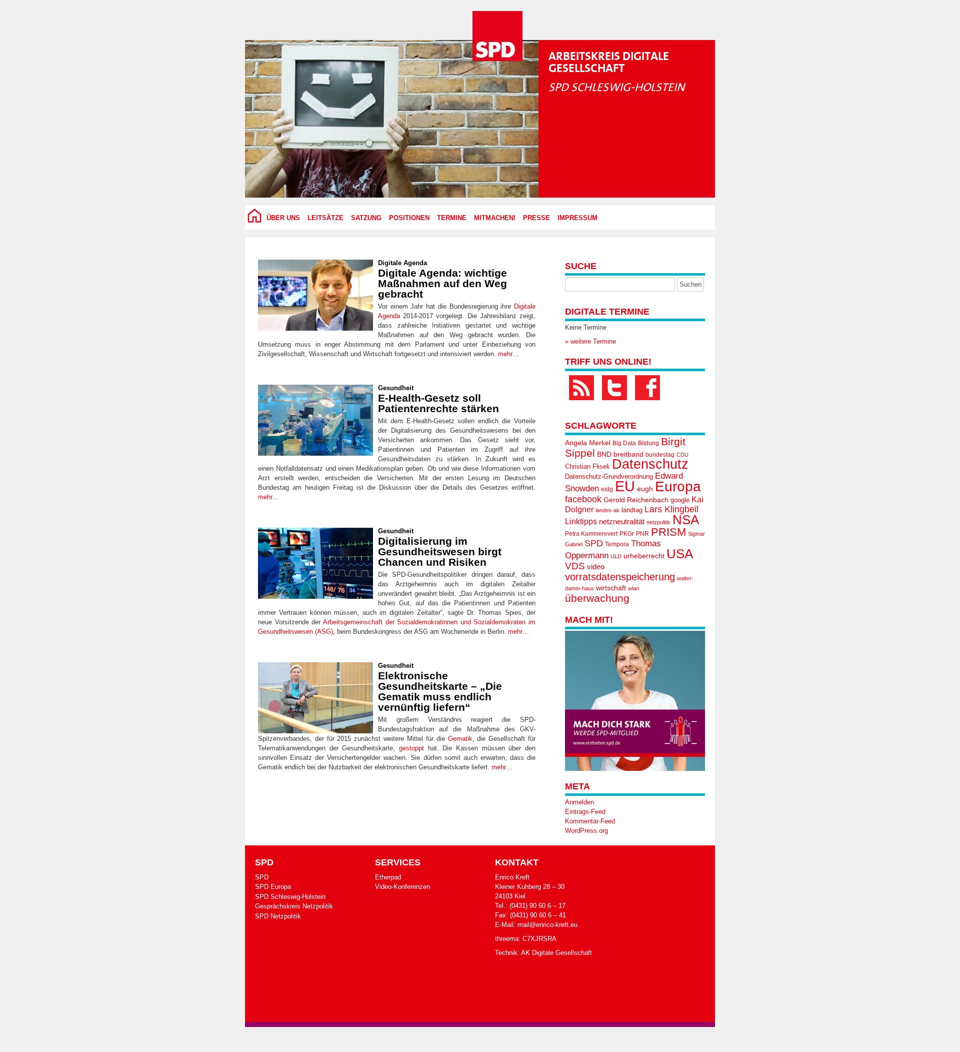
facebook (583, 499)
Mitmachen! (495, 218)
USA (679, 554)
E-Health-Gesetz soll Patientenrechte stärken (438, 403)
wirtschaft (611, 588)
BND (604, 454)
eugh (645, 489)
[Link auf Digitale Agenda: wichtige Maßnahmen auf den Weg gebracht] (315, 295)
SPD (593, 543)
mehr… (508, 354)
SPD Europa (273, 886)
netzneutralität (621, 522)
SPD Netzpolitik (278, 916)
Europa (678, 486)
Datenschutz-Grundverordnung (609, 476)
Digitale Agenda (402, 263)
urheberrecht (644, 556)
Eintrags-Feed (585, 811)
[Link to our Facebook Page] (647, 387)
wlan (633, 588)
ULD (616, 556)
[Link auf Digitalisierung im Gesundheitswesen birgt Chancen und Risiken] (315, 563)
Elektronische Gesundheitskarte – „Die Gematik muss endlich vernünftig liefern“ (440, 691)
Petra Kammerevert (591, 533)
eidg (607, 489)
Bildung (648, 443)
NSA (685, 520)
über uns (283, 218)
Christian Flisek (587, 466)
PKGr (627, 533)
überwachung (597, 598)
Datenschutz (650, 464)
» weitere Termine (590, 341)
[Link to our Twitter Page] (614, 387)
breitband (629, 454)
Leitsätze (326, 218)
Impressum (578, 218)
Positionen (409, 218)
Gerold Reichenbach (636, 500)
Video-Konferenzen (402, 886)
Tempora (617, 544)
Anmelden (579, 802)
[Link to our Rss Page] (581, 387)
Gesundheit (396, 388)
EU (625, 486)
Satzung (366, 218)
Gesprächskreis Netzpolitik (294, 906)
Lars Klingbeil (671, 509)
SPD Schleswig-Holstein (290, 896)
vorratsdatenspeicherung (620, 576)
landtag (632, 510)
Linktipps (581, 521)
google (680, 500)
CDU (682, 455)
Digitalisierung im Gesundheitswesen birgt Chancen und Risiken (440, 551)
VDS (575, 566)
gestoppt (411, 748)
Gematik (460, 738)
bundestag (660, 455)
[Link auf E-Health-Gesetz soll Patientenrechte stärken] (315, 420)
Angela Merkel (587, 443)
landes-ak (608, 510)
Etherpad (388, 877)
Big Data (624, 443)
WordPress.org (586, 830)
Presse (536, 218)
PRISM (668, 532)
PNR (642, 534)
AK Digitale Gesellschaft (556, 952)
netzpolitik (658, 522)
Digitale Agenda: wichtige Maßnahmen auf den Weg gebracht (442, 283)
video (595, 566)
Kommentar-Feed (590, 821)
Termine (451, 218)
